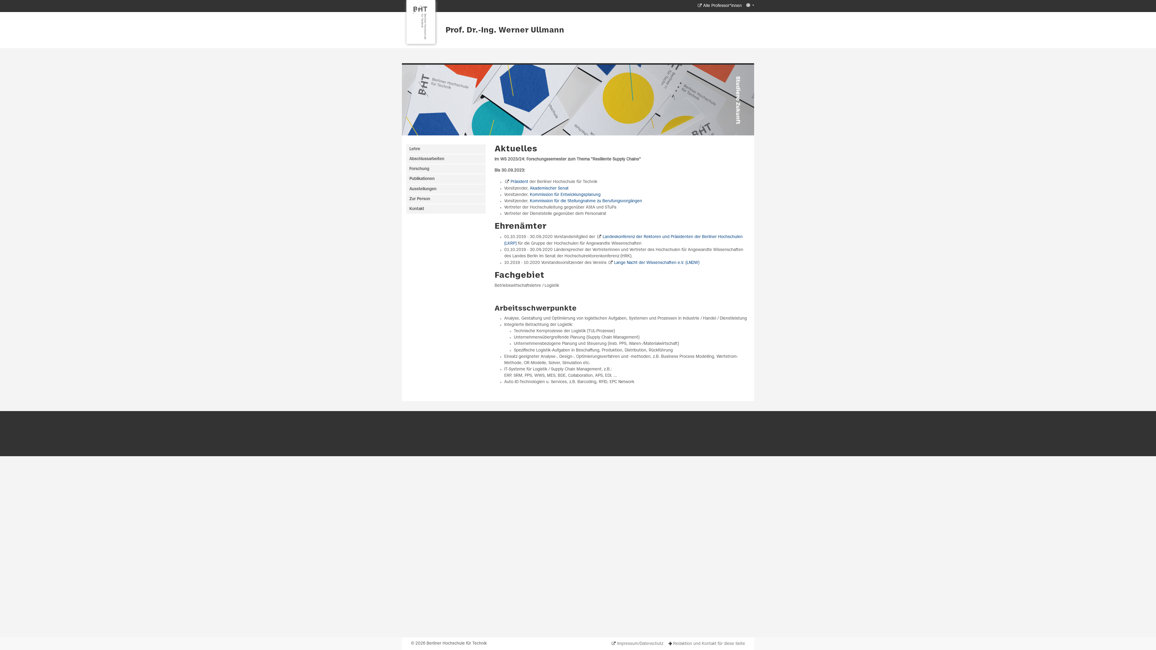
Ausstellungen (423, 189)
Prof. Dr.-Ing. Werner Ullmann (505, 30)
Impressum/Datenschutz (640, 644)
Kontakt (416, 209)
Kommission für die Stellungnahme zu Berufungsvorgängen (586, 201)
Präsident (519, 182)
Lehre (414, 149)
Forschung (419, 169)
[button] (749, 5)
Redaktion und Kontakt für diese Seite (709, 644)
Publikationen (422, 179)
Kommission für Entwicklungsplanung (565, 195)
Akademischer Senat (549, 188)
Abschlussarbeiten (426, 159)
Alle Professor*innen (722, 6)
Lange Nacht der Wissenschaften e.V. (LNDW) (656, 263)
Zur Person (419, 199)
